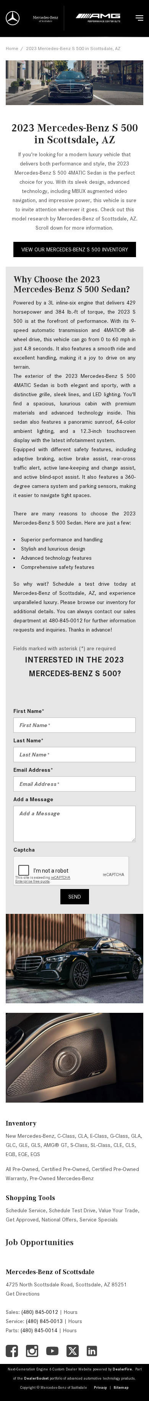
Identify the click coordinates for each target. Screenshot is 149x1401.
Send (74, 897)
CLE (117, 1145)
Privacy (100, 1387)
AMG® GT (55, 1145)
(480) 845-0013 (44, 1321)
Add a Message (33, 799)
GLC (11, 1145)
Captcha (24, 850)
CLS (129, 1145)
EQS (35, 1154)
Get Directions (23, 1294)
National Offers (59, 1219)
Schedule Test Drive (72, 1210)
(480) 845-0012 (39, 1312)
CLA (82, 1136)
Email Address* (33, 770)
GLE (23, 1145)
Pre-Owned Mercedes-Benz (62, 1178)
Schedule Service (26, 1210)
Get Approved (22, 1219)
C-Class (66, 1136)
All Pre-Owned (22, 1169)
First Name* (28, 711)
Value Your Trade (118, 1210)
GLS (35, 1145)
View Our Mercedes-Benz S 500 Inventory (74, 249)
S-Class (78, 1145)
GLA (136, 1136)
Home (12, 48)
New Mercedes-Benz (30, 1136)
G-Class (119, 1136)
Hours (71, 1312)
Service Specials (98, 1219)
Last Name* (28, 740)
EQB (10, 1154)
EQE (23, 1154)
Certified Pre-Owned (65, 1169)
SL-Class (100, 1145)
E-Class (98, 1136)
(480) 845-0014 (39, 1330)
